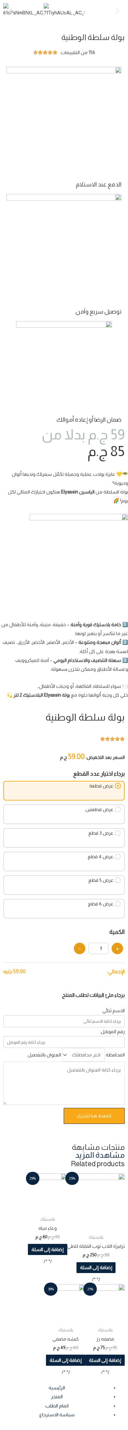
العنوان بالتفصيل (44, 1054)
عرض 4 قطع (101, 856)
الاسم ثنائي (113, 1010)
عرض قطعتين (99, 809)
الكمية (117, 932)
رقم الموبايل (113, 1031)
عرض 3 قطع (101, 833)
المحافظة (115, 1054)
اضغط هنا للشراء (94, 1115)
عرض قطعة (101, 785)
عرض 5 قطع (101, 880)
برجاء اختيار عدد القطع (99, 773)
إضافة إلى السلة (96, 1267)
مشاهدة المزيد (100, 1155)
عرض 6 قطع (101, 903)
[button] (11, 10)
